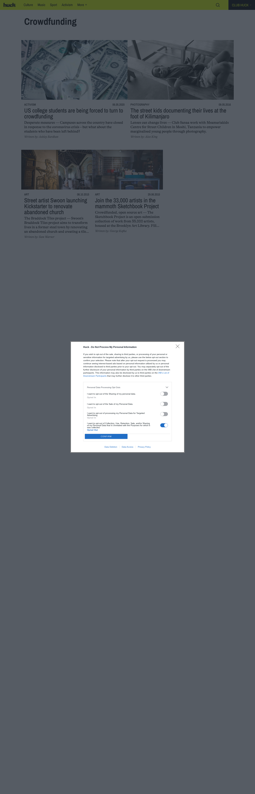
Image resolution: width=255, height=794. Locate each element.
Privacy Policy (144, 447)
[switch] (164, 394)
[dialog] (127, 397)
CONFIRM (106, 436)
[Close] (178, 347)
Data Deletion (110, 447)
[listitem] (127, 387)
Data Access (127, 447)
